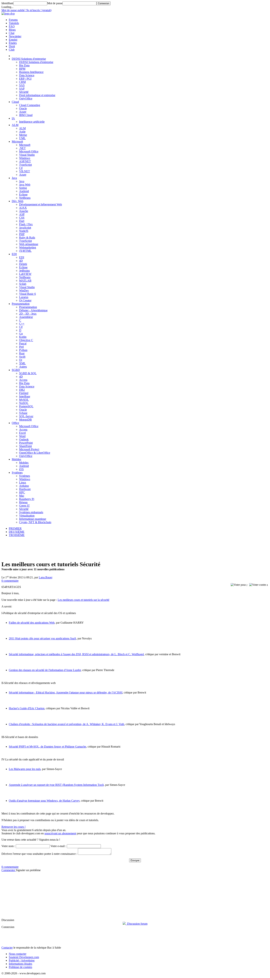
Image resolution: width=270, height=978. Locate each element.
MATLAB (25, 280)
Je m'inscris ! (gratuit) (39, 10)
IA (13, 118)
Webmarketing (27, 247)
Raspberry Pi (26, 499)
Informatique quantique (32, 518)
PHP (22, 234)
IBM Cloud (26, 115)
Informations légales (20, 963)
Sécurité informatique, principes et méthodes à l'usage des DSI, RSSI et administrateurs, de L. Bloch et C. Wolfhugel (76, 654)
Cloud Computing (29, 105)
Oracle (23, 108)
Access (23, 379)
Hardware (25, 489)
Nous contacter (17, 953)
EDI (14, 254)
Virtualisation (27, 515)
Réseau (23, 502)
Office (15, 422)
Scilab (22, 283)
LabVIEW (25, 273)
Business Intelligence (31, 72)
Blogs (12, 29)
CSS (21, 217)
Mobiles (16, 459)
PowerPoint (26, 442)
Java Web (24, 184)
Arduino (24, 485)
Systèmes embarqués (31, 512)
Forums (13, 19)
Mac (21, 495)
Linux (22, 482)
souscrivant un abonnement (60, 833)
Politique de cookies (20, 967)
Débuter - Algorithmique (33, 310)
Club (12, 49)
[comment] (94, 851)
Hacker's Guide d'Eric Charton (26, 708)
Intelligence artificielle (32, 121)
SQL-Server (26, 416)
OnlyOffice (25, 98)
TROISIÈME (17, 535)
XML (22, 363)
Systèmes (17, 472)
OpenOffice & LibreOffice (34, 452)
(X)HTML (25, 250)
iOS (21, 469)
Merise (23, 134)
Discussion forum (136, 923)
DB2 (22, 389)
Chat (11, 33)
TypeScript (25, 164)
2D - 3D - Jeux (28, 313)
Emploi (13, 39)
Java (14, 177)
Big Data (24, 65)
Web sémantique (28, 244)
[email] (84, 846)
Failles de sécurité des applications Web (32, 622)
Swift (22, 356)
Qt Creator (25, 300)
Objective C (26, 340)
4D (21, 260)
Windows (24, 158)
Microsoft (17, 141)
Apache (23, 211)
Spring (23, 187)
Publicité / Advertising (22, 960)
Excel (22, 432)
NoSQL (23, 403)
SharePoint (25, 446)
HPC (22, 492)
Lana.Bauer (45, 577)
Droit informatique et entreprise (37, 95)
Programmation (21, 303)
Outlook (24, 439)
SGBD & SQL (28, 373)
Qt (20, 360)
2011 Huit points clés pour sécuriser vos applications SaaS (42, 638)
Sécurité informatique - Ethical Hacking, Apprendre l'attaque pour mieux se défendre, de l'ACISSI (65, 692)
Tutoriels (14, 23)
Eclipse (23, 194)
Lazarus (23, 297)
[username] (33, 846)
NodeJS (23, 230)
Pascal (22, 343)
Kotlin (22, 336)
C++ (21, 323)
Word (22, 436)
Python (23, 350)
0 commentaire (10, 580)
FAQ (12, 26)
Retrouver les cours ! (13, 826)
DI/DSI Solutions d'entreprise (29, 58)
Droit (12, 46)
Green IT (24, 505)
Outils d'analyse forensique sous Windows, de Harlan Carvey (44, 800)
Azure (22, 111)
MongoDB (25, 419)
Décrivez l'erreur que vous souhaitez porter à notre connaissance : (39, 853)
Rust (21, 353)
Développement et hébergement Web (40, 204)
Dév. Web (17, 201)
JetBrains (24, 270)
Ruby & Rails (27, 237)
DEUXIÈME (16, 531)
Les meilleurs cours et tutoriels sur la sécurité (83, 599)
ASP (22, 214)
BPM (22, 68)
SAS (22, 85)
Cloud (15, 101)
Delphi (23, 264)
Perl (21, 346)
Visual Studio (27, 154)
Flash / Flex (26, 224)
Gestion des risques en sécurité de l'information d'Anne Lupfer (45, 670)
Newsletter (15, 36)
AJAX (23, 207)
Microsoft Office (28, 151)
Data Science (26, 75)
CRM (22, 81)
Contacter (7, 947)
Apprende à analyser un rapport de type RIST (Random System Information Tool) (56, 784)
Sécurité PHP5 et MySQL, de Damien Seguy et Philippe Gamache (47, 746)
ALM (15, 125)
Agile (22, 131)
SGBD (16, 369)
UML (22, 138)
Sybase (23, 413)
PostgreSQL (26, 406)
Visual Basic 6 (27, 293)
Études (13, 43)
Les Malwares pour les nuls (25, 769)
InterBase (24, 396)
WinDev (24, 290)
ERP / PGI (25, 78)
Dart (21, 221)
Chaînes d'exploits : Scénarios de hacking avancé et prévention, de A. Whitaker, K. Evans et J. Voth (66, 724)
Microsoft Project (29, 449)
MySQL (24, 399)
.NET (22, 148)
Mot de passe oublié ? (14, 10)
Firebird (23, 393)
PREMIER (15, 528)
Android (24, 191)
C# (21, 168)
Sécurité (23, 91)
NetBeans (24, 197)
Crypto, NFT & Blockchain (35, 522)
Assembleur (26, 317)
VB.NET (24, 171)
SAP (22, 88)
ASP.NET (25, 161)
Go (21, 333)
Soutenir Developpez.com (24, 957)
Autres (23, 366)
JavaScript (25, 227)
